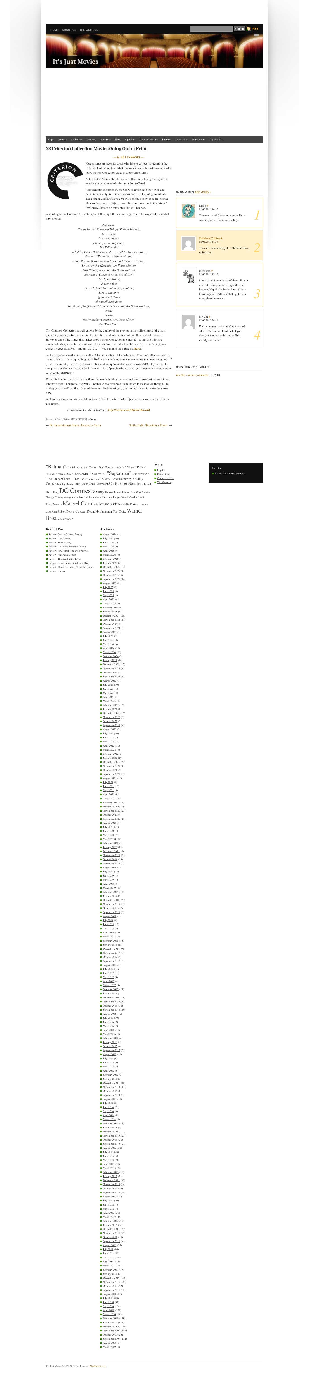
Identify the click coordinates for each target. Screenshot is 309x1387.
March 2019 (109, 887)
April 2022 (108, 745)
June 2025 (108, 591)
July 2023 (108, 684)
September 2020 (111, 818)
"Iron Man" (51, 473)
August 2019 (109, 867)
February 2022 (111, 753)
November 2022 (111, 717)
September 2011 (111, 1241)
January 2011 (110, 1273)
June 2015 (108, 1062)
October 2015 (110, 1046)
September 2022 (111, 725)
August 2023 (109, 680)
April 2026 (108, 550)
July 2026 (108, 538)
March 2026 (109, 554)
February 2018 (111, 940)
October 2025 (110, 575)
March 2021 (109, 798)
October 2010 (110, 1285)
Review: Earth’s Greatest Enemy (65, 534)
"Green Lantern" (115, 467)
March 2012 (109, 1216)
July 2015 (108, 1058)
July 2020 (108, 826)
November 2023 (111, 668)
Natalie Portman (130, 504)
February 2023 (111, 705)
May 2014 (108, 1111)
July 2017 (108, 969)
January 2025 (110, 611)
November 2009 (111, 1330)
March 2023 (109, 701)
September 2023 (111, 676)
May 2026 (108, 546)
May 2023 (108, 692)
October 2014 (110, 1090)
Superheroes (198, 139)
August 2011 (109, 1245)
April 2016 (108, 1030)
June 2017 (108, 973)
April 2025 (108, 599)
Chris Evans (81, 484)
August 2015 (109, 1054)
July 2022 (108, 733)
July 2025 (108, 587)
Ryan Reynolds (89, 511)
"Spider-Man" (82, 474)
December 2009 (111, 1326)
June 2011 (108, 1253)
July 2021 (108, 782)
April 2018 (108, 932)
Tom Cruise (119, 511)
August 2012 (109, 1196)
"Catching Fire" (96, 467)
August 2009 (109, 1342)
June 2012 (108, 1204)
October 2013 (110, 1139)
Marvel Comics (80, 503)
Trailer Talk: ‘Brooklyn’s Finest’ (148, 425)
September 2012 (111, 1192)
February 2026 (111, 558)
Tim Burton (106, 511)
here (137, 348)
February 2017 (111, 989)
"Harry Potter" (136, 467)
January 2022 (110, 757)
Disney (98, 491)
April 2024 (108, 648)
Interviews (105, 139)
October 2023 (110, 672)
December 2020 (111, 806)
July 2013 (108, 1151)
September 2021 (111, 774)
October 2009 (110, 1334)
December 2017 (111, 948)
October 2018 (110, 908)
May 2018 (108, 928)
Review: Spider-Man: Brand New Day (68, 562)
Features (91, 139)
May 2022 (108, 741)
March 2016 (109, 1034)
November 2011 (111, 1233)
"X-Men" (106, 479)
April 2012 (108, 1212)
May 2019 (108, 879)
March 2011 (109, 1265)
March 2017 (109, 985)
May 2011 (108, 1257)
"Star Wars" (98, 473)
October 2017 (110, 956)
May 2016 (108, 1025)
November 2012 (111, 1184)
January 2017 (110, 993)
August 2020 (109, 822)
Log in (160, 470)
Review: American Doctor (62, 554)
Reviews (166, 139)
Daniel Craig (52, 492)
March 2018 (109, 936)
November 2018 (111, 904)
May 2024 (108, 644)
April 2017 (108, 981)
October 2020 (110, 814)
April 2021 (108, 794)
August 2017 (109, 965)
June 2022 (108, 737)
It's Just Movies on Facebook (230, 473)
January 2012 (110, 1225)
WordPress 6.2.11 (98, 1366)
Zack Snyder (65, 519)
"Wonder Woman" (90, 478)
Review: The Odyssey (60, 542)
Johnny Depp (111, 497)
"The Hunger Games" (58, 479)
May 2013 (108, 1160)
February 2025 (111, 607)
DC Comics (74, 490)
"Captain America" (77, 467)
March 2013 (109, 1168)
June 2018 (108, 924)
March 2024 (109, 652)
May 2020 (108, 835)
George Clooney (55, 497)
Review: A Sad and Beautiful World (67, 546)
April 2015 (108, 1070)
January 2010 (110, 1322)
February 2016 (111, 1038)
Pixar (54, 511)
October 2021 (110, 770)
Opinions (130, 139)
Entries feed (163, 474)
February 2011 (111, 1269)
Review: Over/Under (59, 538)
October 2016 (110, 1005)
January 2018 (110, 944)
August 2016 (109, 1013)
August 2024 (109, 631)
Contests (62, 139)
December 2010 (111, 1277)
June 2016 (108, 1021)
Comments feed (165, 478)
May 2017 (108, 977)
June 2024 (108, 640)
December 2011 (111, 1229)
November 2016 (111, 1001)
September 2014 (111, 1095)
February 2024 (111, 656)
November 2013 (111, 1135)
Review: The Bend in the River (65, 558)
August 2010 (109, 1294)
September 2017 (111, 961)
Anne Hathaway (122, 479)
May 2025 (108, 595)
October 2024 (110, 623)
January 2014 (110, 1127)
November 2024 (111, 619)
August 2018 (109, 916)
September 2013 (111, 1143)
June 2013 (108, 1155)
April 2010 (108, 1310)
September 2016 (111, 1009)
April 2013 (108, 1164)
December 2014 (111, 1082)
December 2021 (111, 761)
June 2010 (108, 1302)
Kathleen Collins (209, 238)
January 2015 (110, 1078)
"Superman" (119, 473)
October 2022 (110, 721)
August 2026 (109, 534)
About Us (69, 30)
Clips (50, 139)
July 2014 (108, 1103)
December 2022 (111, 713)
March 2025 (109, 603)
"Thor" (76, 479)
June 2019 (108, 875)
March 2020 (109, 839)
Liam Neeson (54, 504)
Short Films (181, 139)
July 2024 (108, 636)
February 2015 (111, 1074)
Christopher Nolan (123, 483)
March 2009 (109, 1346)
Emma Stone (128, 492)
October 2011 (110, 1237)
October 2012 (110, 1188)
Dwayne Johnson (113, 492)
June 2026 (108, 542)
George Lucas (71, 497)
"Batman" (56, 466)
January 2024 (110, 660)
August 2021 (109, 778)
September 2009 (111, 1338)
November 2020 (111, 810)
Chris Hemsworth (99, 484)
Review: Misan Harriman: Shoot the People (71, 566)
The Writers (89, 30)
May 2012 (108, 1208)
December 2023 (111, 664)
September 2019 (111, 863)
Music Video (109, 503)
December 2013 (111, 1131)
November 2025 (111, 571)
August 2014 (109, 1099)
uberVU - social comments (192, 375)
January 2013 (110, 1176)
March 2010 (109, 1314)
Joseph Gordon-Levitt (133, 497)
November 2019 (111, 855)
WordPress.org (164, 482)
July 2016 (108, 1017)
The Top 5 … (216, 139)
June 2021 (108, 786)
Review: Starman (57, 571)
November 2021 (111, 766)
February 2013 (111, 1172)
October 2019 (110, 859)
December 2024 (111, 615)
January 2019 (110, 896)
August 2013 (109, 1147)
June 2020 (108, 831)
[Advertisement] (154, 10)
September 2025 (111, 579)
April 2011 (108, 1261)
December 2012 (111, 1180)
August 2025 (109, 583)
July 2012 (108, 1200)
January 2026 (110, 562)
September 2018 (111, 912)
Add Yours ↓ (203, 192)
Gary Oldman (143, 492)
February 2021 (111, 802)
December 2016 (111, 997)
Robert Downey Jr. (68, 511)
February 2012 (111, 1220)
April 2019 (108, 883)
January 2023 (110, 709)
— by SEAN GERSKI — (129, 157)
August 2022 (109, 729)
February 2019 (111, 891)
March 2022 (109, 749)
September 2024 (111, 627)
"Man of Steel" (65, 473)
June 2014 (108, 1107)
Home (54, 30)
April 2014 (108, 1115)
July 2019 (108, 871)
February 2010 (111, 1318)
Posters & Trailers (148, 139)
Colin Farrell (144, 483)
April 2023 (108, 696)
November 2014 (111, 1086)
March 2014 (109, 1119)
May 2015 (108, 1066)
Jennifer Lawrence (90, 497)
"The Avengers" (140, 473)
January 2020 (110, 847)
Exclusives (76, 139)
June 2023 (108, 688)
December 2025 (111, 566)
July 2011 (108, 1249)
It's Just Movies (75, 62)
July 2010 (108, 1298)
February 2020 (111, 843)
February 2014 (111, 1123)
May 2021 (108, 790)
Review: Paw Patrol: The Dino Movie (68, 550)
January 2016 (110, 1042)
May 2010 (108, 1306)
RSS (255, 28)
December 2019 (111, 851)
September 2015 (111, 1050)
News (118, 139)
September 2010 (111, 1290)
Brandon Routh (64, 483)
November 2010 (111, 1281)
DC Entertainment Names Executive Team (75, 425)
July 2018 (108, 920)
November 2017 (111, 952)
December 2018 (111, 900)
